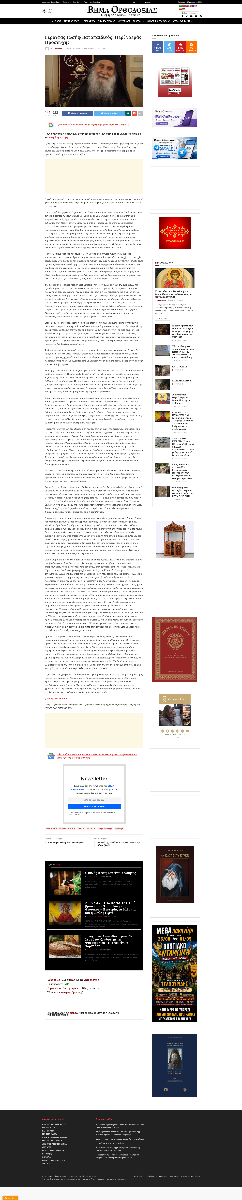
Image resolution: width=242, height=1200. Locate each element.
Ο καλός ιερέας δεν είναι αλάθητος (110, 873)
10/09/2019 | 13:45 (73, 49)
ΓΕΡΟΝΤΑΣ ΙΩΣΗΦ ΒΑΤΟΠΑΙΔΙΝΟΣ (60, 829)
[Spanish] (180, 9)
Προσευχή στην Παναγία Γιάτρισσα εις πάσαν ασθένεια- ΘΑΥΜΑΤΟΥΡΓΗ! (182, 491)
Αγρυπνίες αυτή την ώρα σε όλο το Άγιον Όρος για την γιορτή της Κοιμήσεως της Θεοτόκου (182, 331)
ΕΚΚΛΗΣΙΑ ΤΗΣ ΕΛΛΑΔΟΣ (52, 1141)
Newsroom (58, 49)
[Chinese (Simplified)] (183, 6)
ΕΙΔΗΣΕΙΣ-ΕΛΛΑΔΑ (49, 1134)
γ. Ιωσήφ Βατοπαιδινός (57, 698)
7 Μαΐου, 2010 (178, 384)
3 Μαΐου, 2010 (178, 370)
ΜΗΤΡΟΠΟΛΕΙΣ (123, 21)
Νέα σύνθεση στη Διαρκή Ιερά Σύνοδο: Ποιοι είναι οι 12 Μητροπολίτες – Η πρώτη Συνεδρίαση (183, 352)
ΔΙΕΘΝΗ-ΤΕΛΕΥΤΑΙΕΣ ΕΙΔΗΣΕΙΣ (55, 1137)
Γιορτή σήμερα (71, 988)
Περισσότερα (162, 318)
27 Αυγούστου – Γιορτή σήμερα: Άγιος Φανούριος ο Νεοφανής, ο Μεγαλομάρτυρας (173, 294)
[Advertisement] (94, 176)
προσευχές (63, 992)
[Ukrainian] (183, 9)
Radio (147, 2)
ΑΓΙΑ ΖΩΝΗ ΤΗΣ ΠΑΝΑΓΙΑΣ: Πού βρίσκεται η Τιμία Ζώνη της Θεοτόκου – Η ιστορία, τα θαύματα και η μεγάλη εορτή (110, 908)
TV (136, 2)
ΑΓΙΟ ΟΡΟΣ (56, 21)
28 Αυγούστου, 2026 (180, 406)
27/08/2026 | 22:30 (105, 876)
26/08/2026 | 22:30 (111, 916)
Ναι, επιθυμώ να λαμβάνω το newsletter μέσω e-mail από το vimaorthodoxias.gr (91, 813)
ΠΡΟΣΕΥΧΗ (137, 21)
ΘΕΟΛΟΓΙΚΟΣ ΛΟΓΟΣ (86, 829)
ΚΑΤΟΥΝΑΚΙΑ (179, 366)
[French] (189, 6)
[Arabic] (180, 6)
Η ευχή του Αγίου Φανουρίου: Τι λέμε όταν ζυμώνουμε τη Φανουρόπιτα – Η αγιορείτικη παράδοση (108, 941)
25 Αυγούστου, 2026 (180, 361)
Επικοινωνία (67, 2)
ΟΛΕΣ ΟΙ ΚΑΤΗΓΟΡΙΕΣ (181, 21)
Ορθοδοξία (54, 979)
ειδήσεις (75, 1013)
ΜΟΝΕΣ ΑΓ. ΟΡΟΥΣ (72, 21)
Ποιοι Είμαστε (56, 2)
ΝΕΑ (72, 979)
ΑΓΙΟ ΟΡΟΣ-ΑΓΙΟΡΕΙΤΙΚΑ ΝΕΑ (54, 1144)
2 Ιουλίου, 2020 (178, 499)
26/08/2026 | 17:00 (105, 950)
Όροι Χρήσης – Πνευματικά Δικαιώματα (87, 2)
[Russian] (192, 6)
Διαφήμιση (46, 2)
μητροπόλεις (91, 979)
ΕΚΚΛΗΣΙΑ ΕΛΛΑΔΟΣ (106, 21)
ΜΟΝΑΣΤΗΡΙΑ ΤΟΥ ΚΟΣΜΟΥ (158, 21)
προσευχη (119, 829)
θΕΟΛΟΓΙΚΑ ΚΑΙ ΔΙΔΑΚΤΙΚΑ (94, 49)
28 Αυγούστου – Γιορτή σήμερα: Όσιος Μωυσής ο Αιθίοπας (181, 398)
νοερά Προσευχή (105, 829)
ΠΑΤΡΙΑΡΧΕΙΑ (89, 21)
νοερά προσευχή (58, 137)
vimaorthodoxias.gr (54, 1176)
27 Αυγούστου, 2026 (176, 300)
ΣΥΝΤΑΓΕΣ (46, 1164)
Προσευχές (47, 1154)
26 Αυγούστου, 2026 (180, 432)
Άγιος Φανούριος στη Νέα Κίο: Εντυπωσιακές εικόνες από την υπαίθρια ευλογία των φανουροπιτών (182, 471)
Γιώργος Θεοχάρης (95, 916)
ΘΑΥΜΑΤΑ (46, 1157)
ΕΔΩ (66, 984)
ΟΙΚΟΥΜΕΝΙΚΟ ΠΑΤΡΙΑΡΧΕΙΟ (54, 1124)
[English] (186, 6)
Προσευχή (77, 992)
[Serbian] (195, 6)
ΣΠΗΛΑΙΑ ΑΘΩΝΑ (181, 380)
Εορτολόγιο (54, 988)
